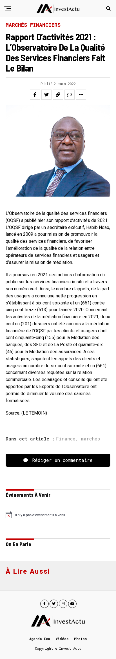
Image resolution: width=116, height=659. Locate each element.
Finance (65, 439)
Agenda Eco (39, 638)
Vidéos (62, 638)
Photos (80, 638)
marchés (90, 439)
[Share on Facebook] (35, 95)
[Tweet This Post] (46, 95)
